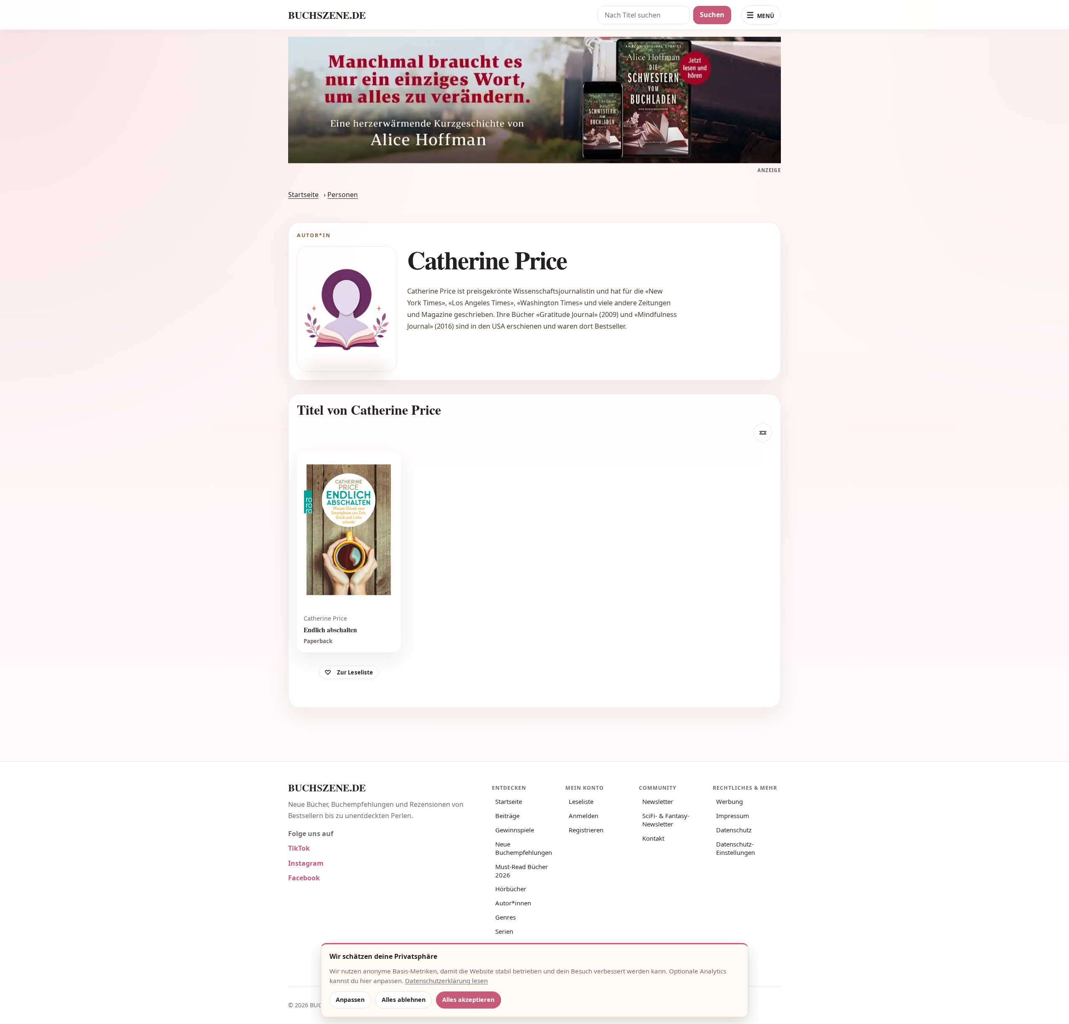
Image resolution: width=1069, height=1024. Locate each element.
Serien (504, 931)
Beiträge (507, 815)
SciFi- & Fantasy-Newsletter (665, 819)
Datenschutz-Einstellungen (735, 848)
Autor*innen (513, 903)
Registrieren (586, 830)
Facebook (304, 877)
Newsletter (657, 801)
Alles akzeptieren (468, 1000)
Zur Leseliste (355, 672)
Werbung (729, 801)
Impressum (732, 815)
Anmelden (583, 815)
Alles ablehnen (404, 1000)
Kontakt (653, 838)
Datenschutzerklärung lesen (446, 980)
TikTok (299, 848)
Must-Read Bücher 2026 (521, 870)
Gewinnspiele (514, 830)
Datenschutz (734, 830)
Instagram (306, 863)
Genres (505, 917)
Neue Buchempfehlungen (523, 848)
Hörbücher (510, 889)
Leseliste (581, 801)
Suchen (712, 14)
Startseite (303, 194)
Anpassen (350, 1000)
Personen (342, 194)
